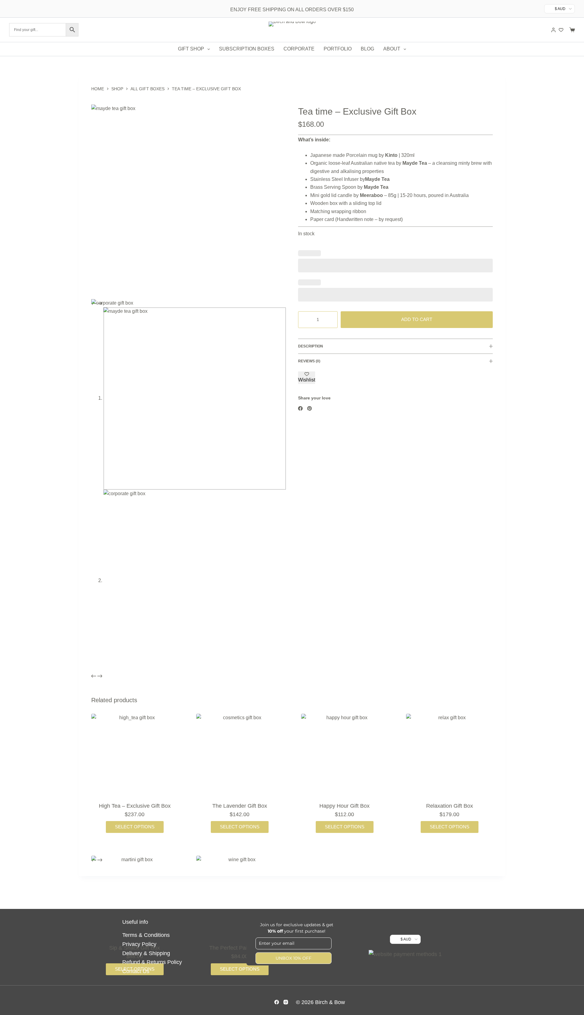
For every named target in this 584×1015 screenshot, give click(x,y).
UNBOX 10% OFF (293, 958)
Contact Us (135, 971)
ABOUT (391, 48)
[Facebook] (300, 408)
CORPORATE (299, 48)
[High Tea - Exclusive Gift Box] (134, 757)
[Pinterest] (309, 408)
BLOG (367, 48)
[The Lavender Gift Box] (239, 757)
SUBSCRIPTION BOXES (246, 48)
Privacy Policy (139, 944)
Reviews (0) (309, 361)
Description (310, 346)
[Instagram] (285, 1002)
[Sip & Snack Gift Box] (134, 899)
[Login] (553, 30)
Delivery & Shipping (146, 953)
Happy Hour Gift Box (344, 806)
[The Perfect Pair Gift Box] (239, 899)
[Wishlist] (561, 30)
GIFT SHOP (191, 48)
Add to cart (416, 319)
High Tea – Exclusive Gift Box (135, 806)
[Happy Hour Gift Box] (344, 757)
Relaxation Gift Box (449, 806)
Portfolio (338, 48)
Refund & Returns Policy (152, 962)
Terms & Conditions (146, 935)
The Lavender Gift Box (239, 806)
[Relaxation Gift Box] (449, 757)
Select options (135, 826)
